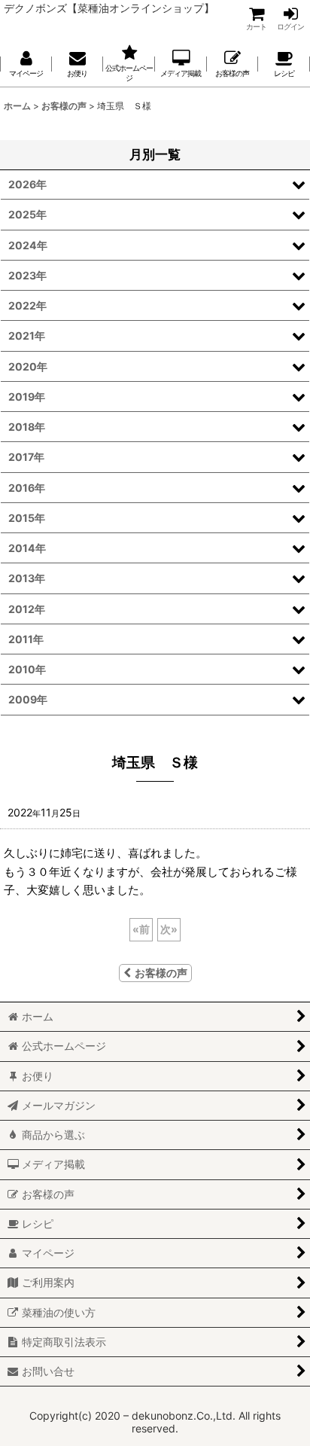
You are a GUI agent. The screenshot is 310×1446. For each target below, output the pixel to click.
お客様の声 (161, 972)
